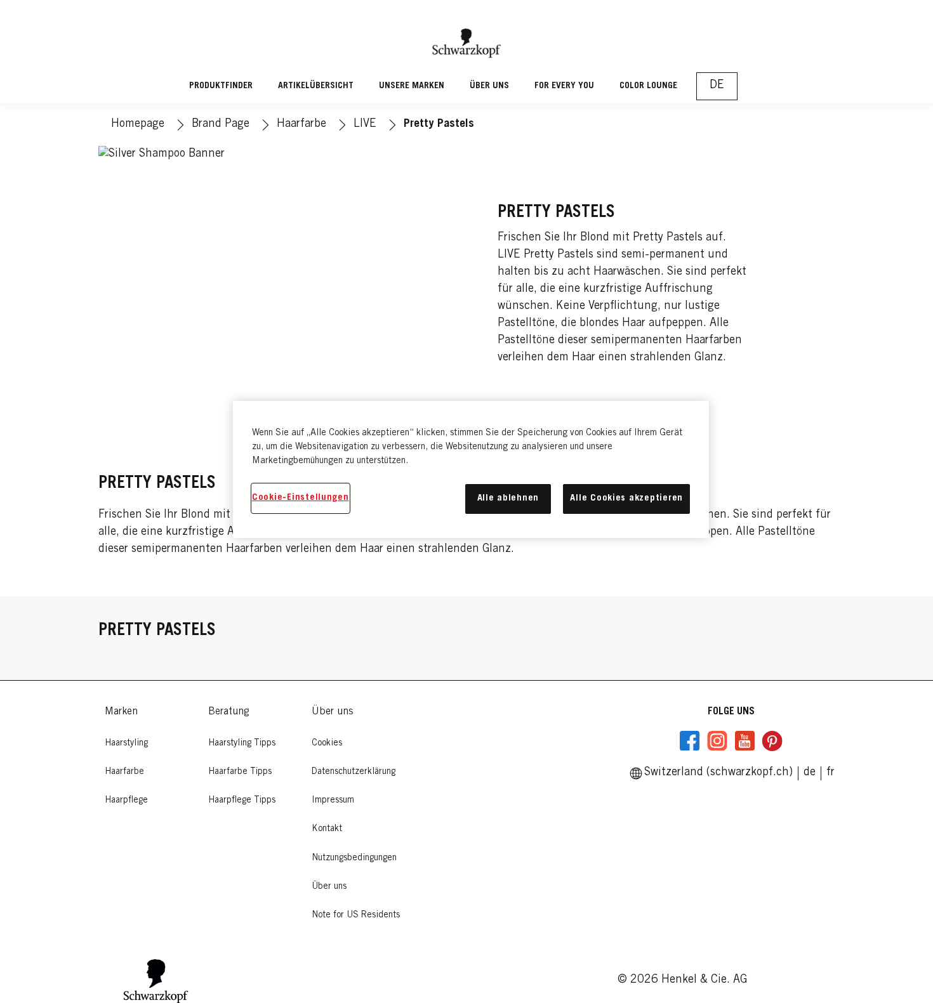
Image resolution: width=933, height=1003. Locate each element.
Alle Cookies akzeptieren (626, 498)
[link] (830, 772)
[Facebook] (690, 741)
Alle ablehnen (508, 498)
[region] (471, 469)
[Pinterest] (772, 741)
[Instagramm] (717, 741)
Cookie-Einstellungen (300, 497)
